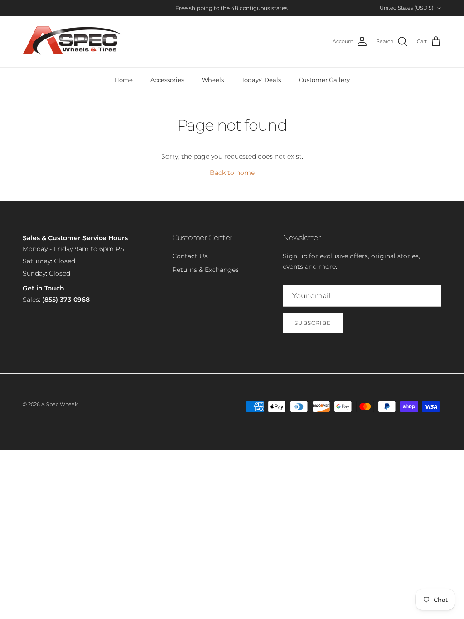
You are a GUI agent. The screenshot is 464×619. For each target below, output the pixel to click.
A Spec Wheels (59, 404)
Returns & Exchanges (205, 270)
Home (123, 79)
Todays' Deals (261, 79)
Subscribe (313, 322)
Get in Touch (43, 288)
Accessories (167, 79)
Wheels (213, 79)
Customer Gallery (324, 79)
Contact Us (190, 256)
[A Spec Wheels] (72, 41)
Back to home (232, 173)
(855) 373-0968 (66, 299)
